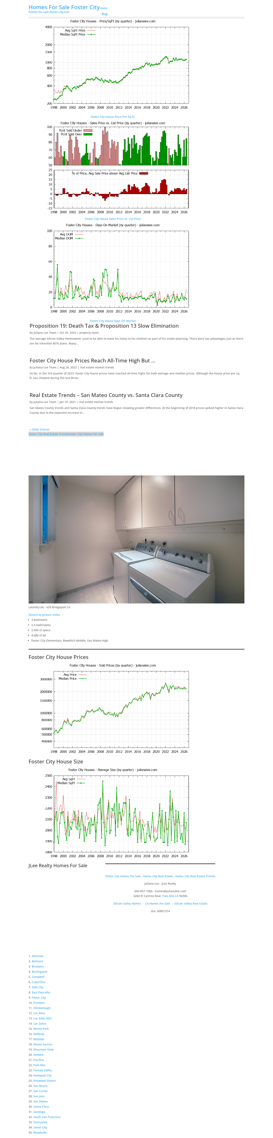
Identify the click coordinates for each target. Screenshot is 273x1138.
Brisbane (38, 966)
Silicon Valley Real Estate (190, 903)
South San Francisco (46, 1117)
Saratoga (39, 1112)
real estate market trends (97, 367)
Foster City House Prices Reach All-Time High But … (92, 360)
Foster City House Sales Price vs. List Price (113, 219)
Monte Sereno (42, 1044)
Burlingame (39, 971)
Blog (105, 14)
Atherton (38, 956)
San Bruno (40, 1086)
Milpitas (38, 1039)
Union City (40, 1127)
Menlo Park (41, 1029)
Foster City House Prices (59, 657)
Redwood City (42, 1075)
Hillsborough (42, 1008)
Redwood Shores (44, 1080)
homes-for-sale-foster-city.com (49, 12)
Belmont (37, 961)
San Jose (39, 1096)
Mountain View (43, 1049)
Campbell (38, 977)
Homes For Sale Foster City (64, 7)
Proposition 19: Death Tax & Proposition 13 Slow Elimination (104, 325)
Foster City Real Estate (158, 876)
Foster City (39, 997)
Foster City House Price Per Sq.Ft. (113, 117)
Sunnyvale (40, 1122)
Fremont (39, 1003)
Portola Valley (42, 1070)
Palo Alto (39, 1065)
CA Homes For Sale (157, 903)
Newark (38, 1055)
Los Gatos (39, 1023)
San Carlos (40, 1091)
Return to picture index (44, 615)
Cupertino (38, 982)
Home (104, 8)
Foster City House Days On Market (113, 321)
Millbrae (39, 1034)
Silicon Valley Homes (127, 903)
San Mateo (40, 1101)
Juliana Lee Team (45, 332)
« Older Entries (40, 429)
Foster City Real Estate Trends (48, 434)
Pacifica (38, 1060)
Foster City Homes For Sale (86, 434)
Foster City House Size (56, 761)
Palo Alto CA (170, 896)
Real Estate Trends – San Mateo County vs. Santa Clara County (106, 395)
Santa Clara (41, 1106)
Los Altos (39, 1013)
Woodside (40, 1132)
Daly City (37, 987)
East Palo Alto (41, 992)
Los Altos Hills (42, 1018)
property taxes (89, 332)
